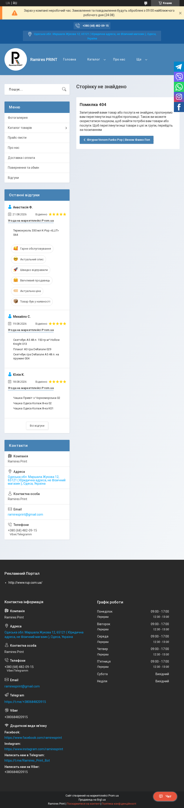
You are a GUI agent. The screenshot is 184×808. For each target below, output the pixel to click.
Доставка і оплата (21, 158)
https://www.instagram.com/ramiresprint (33, 749)
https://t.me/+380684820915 (25, 702)
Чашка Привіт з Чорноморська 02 (36, 398)
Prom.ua (113, 795)
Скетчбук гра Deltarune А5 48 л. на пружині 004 (36, 356)
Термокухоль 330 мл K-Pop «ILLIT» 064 (36, 232)
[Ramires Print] (15, 59)
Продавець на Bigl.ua (92, 799)
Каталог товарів (20, 128)
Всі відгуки (37, 425)
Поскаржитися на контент (83, 803)
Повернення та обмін (23, 167)
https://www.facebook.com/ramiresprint (33, 737)
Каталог (93, 59)
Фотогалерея (18, 117)
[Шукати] (64, 89)
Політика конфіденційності (119, 803)
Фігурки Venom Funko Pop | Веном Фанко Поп (118, 139)
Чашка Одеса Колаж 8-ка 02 (32, 403)
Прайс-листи (17, 137)
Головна (69, 59)
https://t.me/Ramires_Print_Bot (27, 760)
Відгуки (13, 177)
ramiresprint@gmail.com (25, 514)
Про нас (119, 59)
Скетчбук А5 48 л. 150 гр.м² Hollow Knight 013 (36, 342)
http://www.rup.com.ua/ (25, 582)
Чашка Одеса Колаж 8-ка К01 (33, 408)
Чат (168, 796)
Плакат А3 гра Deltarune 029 (32, 349)
